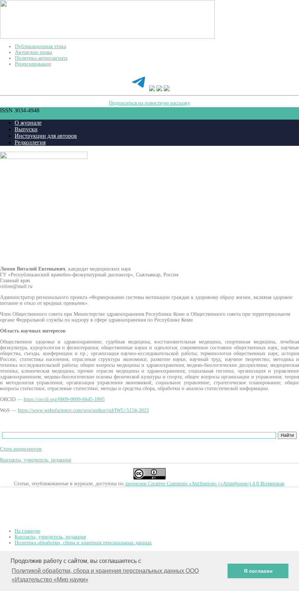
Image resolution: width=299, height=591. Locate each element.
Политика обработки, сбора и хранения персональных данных (83, 542)
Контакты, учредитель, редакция (35, 460)
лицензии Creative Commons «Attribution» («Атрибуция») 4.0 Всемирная (204, 483)
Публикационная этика (40, 46)
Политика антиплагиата (41, 58)
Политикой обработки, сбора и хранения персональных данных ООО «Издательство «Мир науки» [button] (105, 575)
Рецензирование (33, 64)
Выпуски (26, 129)
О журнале (28, 123)
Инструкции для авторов (46, 136)
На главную (27, 531)
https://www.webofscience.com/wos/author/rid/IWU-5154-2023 (83, 410)
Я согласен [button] (258, 571)
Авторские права (33, 52)
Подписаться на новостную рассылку (149, 103)
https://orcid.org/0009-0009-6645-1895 (64, 399)
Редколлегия (30, 142)
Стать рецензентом (21, 449)
